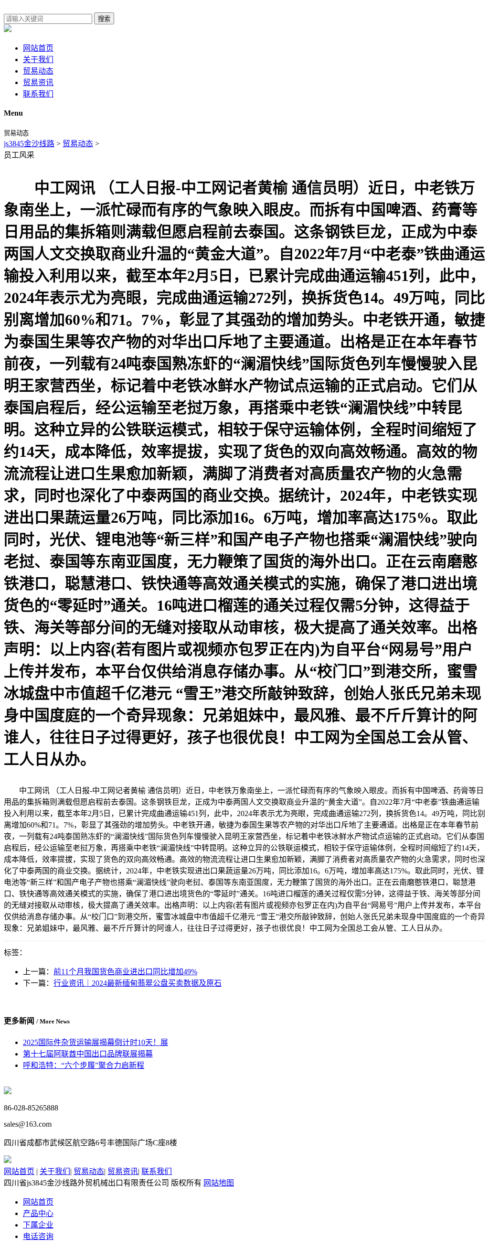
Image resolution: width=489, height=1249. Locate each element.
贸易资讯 (38, 82)
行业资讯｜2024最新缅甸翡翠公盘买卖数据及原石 (137, 983)
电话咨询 (38, 1236)
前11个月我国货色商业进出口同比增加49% (125, 972)
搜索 (104, 18)
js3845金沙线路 (29, 144)
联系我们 (38, 94)
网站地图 (218, 1183)
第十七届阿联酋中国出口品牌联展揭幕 (88, 1054)
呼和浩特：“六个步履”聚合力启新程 (83, 1065)
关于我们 (38, 59)
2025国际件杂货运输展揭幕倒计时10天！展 (95, 1042)
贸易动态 (38, 71)
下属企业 (38, 1225)
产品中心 (38, 1213)
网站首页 (38, 48)
